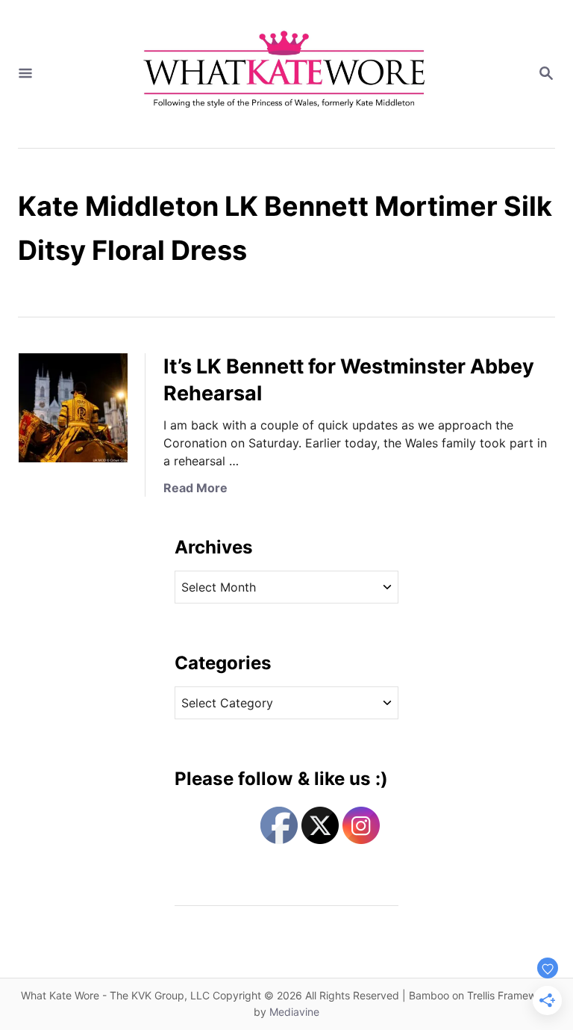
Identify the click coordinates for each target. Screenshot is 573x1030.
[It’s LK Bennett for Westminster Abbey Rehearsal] (73, 407)
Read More (195, 487)
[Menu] (25, 74)
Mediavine (294, 1011)
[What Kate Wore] (285, 74)
